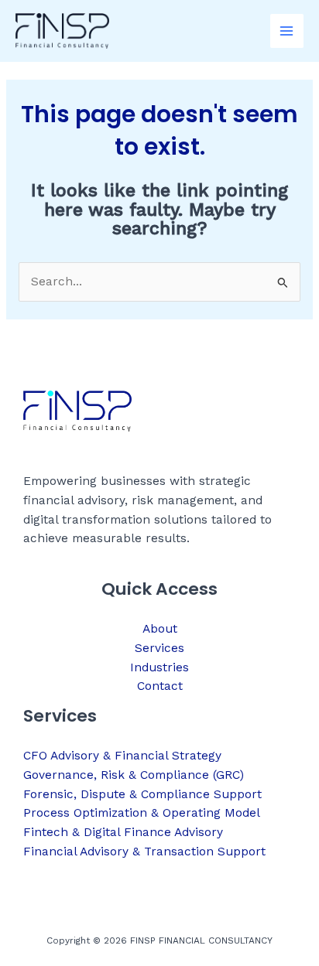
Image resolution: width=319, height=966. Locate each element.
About (159, 629)
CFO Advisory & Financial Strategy (122, 756)
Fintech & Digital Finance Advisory (123, 832)
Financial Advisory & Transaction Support (144, 851)
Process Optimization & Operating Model (141, 813)
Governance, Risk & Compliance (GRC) (133, 775)
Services (159, 648)
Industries (159, 667)
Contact (160, 686)
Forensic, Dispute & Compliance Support (142, 794)
